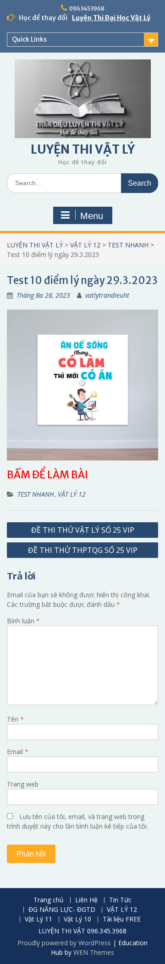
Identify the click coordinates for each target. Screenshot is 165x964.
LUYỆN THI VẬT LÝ (83, 149)
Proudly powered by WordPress (64, 942)
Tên (15, 719)
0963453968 (86, 8)
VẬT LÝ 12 (85, 245)
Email (17, 751)
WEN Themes (93, 952)
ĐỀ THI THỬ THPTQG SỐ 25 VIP (83, 550)
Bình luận (23, 620)
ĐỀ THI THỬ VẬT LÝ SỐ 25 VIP (82, 530)
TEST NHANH (128, 245)
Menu (91, 216)
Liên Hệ (86, 900)
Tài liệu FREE (122, 919)
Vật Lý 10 (77, 919)
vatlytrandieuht (107, 295)
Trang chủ (48, 900)
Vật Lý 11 (38, 919)
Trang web (22, 784)
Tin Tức (120, 900)
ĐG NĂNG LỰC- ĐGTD (61, 910)
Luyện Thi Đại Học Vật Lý (111, 18)
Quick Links (29, 39)
